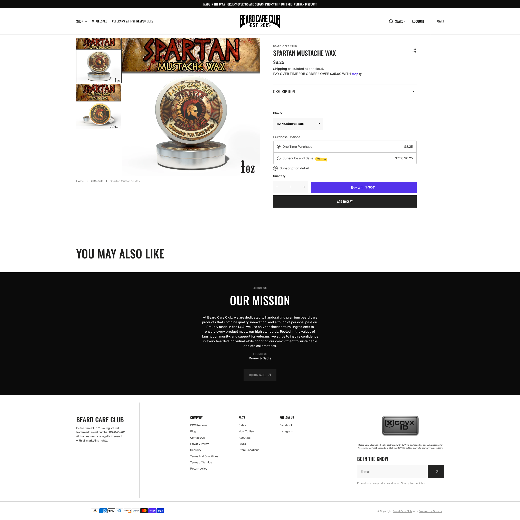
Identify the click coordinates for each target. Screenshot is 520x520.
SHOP (79, 21)
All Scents (97, 181)
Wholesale (99, 21)
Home (80, 181)
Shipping (280, 69)
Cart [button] (440, 21)
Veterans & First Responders (132, 21)
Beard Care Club (402, 511)
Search (400, 21)
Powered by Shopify (430, 511)
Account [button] (418, 21)
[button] (414, 50)
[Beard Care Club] (260, 21)
